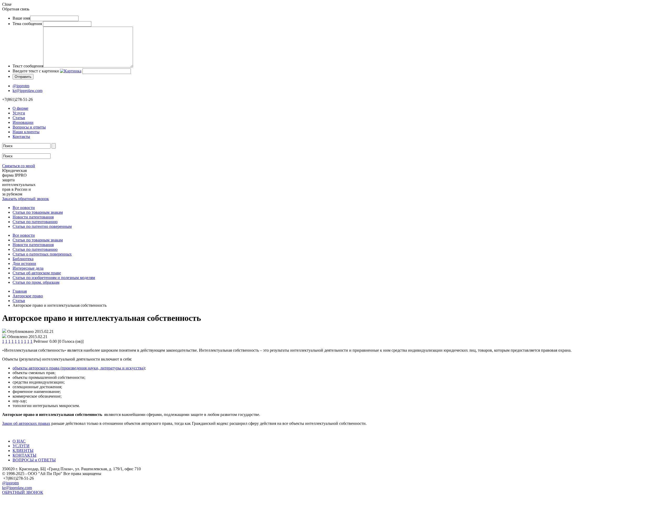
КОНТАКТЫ (24, 455)
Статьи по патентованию (35, 221)
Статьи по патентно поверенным (42, 226)
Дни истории (24, 263)
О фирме (20, 108)
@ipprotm (21, 86)
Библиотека (23, 259)
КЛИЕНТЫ (23, 450)
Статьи (19, 117)
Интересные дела (28, 268)
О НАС (19, 441)
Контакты (21, 136)
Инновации (23, 122)
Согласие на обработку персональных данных (43, 505)
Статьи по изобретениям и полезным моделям (54, 277)
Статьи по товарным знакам (38, 212)
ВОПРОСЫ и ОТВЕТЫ (34, 460)
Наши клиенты (26, 132)
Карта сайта (12, 499)
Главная (20, 291)
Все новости (24, 207)
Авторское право (28, 296)
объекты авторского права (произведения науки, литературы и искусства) (79, 368)
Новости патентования (33, 217)
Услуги (19, 113)
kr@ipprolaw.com (27, 90)
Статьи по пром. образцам (36, 282)
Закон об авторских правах (26, 423)
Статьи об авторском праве (37, 273)
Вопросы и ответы (29, 127)
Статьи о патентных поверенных (42, 254)
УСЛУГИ (21, 446)
